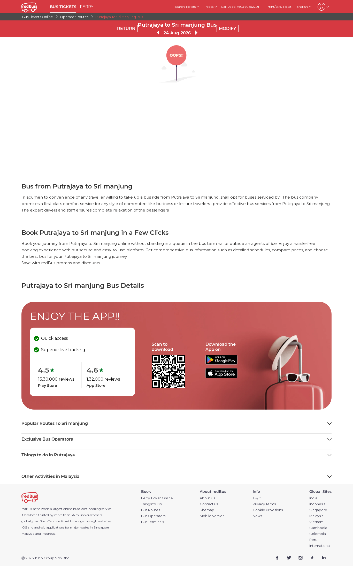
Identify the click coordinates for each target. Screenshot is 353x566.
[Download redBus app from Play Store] (221, 363)
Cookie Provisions (268, 510)
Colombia (317, 533)
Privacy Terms (264, 504)
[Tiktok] (312, 558)
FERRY (86, 6)
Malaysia (316, 516)
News (257, 516)
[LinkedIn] (323, 558)
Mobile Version (212, 516)
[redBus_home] (33, 6)
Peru (313, 539)
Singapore (318, 510)
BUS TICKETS (63, 6)
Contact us (209, 504)
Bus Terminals (152, 522)
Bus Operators (153, 516)
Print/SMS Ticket (279, 7)
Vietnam (316, 522)
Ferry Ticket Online (157, 498)
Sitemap (207, 510)
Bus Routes (150, 510)
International (320, 545)
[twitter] (289, 558)
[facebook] (277, 558)
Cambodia (318, 528)
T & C (257, 498)
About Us (207, 498)
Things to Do (151, 504)
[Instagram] (300, 558)
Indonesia (317, 504)
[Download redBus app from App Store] (221, 376)
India (313, 498)
